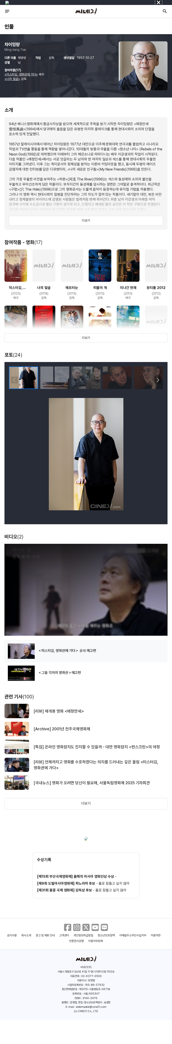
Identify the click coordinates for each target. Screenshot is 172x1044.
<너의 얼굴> (12, 79)
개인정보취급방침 (83, 935)
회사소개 (26, 935)
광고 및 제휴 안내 (45, 935)
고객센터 (64, 935)
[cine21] (86, 11)
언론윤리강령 (76, 941)
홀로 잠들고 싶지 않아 (114, 883)
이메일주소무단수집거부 (132, 935)
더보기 (86, 220)
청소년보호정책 (106, 935)
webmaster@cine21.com (91, 1006)
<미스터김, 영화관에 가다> (21, 74)
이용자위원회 (95, 941)
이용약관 (156, 935)
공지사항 (12, 935)
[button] (158, 380)
